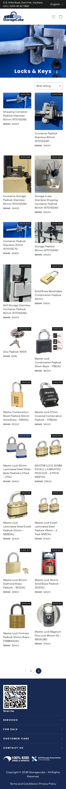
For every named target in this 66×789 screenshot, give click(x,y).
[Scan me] (15, 697)
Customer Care (16, 738)
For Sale (10, 729)
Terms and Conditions (23, 783)
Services (10, 720)
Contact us (13, 747)
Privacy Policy (47, 783)
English (55, 4)
